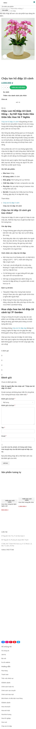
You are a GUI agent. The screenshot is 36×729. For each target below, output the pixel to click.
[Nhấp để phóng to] (5, 56)
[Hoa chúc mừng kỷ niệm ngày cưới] (9, 485)
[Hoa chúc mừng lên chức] (26, 484)
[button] (9, 501)
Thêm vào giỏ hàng (18, 87)
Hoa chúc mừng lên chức (26, 502)
